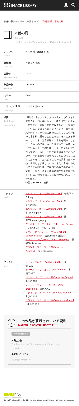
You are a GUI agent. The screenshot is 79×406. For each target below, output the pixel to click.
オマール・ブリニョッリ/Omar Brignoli (46, 269)
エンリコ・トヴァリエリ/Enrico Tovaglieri (47, 239)
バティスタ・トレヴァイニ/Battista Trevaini (48, 292)
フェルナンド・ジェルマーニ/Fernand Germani (50, 224)
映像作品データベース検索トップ (21, 21)
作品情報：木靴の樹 (53, 21)
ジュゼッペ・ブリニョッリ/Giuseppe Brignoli (49, 277)
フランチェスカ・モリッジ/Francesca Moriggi (50, 300)
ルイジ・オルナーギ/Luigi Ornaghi (43, 261)
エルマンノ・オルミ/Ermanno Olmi (44, 193)
